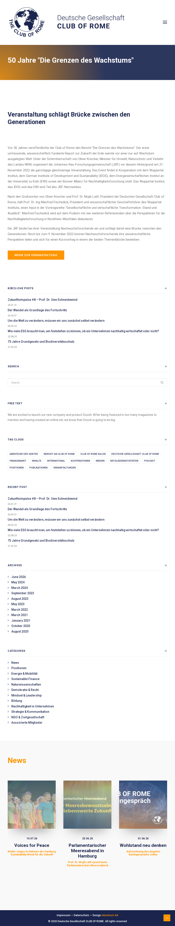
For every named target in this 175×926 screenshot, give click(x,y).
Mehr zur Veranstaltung (36, 255)
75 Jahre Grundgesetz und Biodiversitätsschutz (41, 341)
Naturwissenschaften (26, 684)
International (56, 460)
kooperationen (80, 460)
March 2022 (19, 609)
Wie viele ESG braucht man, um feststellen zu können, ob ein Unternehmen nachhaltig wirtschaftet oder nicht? (83, 331)
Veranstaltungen (64, 467)
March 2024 (19, 588)
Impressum (63, 915)
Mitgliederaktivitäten (124, 460)
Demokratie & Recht (25, 690)
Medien (100, 460)
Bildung (16, 700)
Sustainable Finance (25, 679)
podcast (149, 460)
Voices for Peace (32, 849)
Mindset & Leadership (26, 695)
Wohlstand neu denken (143, 849)
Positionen (17, 467)
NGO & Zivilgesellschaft (27, 717)
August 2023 (19, 598)
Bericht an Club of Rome (59, 454)
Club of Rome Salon (93, 454)
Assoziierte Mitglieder (26, 722)
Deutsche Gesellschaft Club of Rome (135, 454)
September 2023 (22, 593)
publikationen (38, 467)
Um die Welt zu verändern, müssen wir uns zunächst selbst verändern (56, 320)
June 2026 (18, 577)
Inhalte (36, 460)
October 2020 (20, 626)
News (15, 662)
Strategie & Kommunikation (30, 711)
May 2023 (18, 604)
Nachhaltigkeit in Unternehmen (32, 706)
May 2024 (18, 582)
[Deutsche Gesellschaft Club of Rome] (87, 22)
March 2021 (19, 615)
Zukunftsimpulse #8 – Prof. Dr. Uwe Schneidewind (42, 299)
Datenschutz (81, 915)
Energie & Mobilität (24, 673)
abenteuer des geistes (24, 454)
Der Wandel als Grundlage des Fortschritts (37, 310)
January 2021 (20, 620)
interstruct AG (110, 915)
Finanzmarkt (18, 460)
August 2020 (19, 631)
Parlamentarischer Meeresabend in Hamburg (87, 855)
